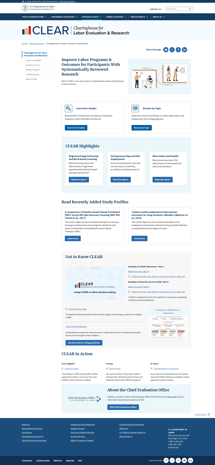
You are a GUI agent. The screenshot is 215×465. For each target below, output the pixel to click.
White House (124, 436)
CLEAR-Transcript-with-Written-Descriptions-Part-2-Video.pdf (158, 292)
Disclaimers (27, 432)
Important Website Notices (82, 432)
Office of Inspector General (82, 440)
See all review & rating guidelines (84, 342)
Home (24, 43)
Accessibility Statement (32, 428)
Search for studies (76, 127)
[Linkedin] (184, 49)
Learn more (71, 239)
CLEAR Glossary (32, 74)
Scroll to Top (201, 414)
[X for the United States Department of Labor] (172, 460)
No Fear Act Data (78, 436)
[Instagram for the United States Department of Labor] (178, 460)
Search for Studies (33, 60)
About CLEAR (31, 79)
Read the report (77, 180)
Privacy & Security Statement (131, 424)
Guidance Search (77, 428)
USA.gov (122, 428)
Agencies (70, 460)
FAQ (80, 460)
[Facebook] (178, 49)
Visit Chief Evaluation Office (123, 407)
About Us (26, 424)
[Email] (165, 49)
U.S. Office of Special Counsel (131, 432)
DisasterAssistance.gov (32, 436)
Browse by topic (141, 127)
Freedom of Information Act (83, 424)
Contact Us (27, 460)
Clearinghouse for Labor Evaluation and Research (35, 54)
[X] (172, 49)
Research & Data (36, 43)
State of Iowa (114, 368)
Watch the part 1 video (137, 271)
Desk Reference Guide (78, 309)
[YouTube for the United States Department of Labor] (184, 460)
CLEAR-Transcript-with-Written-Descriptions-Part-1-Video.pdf (158, 276)
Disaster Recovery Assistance (34, 440)
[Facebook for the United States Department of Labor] (166, 460)
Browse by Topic (33, 65)
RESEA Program (33, 69)
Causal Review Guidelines (76, 326)
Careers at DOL (43, 460)
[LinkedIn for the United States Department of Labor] (190, 460)
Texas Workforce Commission (166, 368)
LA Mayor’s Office (72, 368)
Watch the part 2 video (137, 287)
